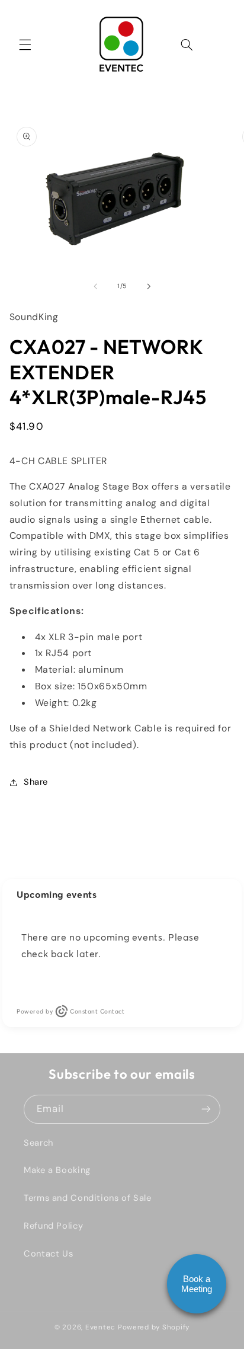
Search (38, 1143)
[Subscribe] (206, 1109)
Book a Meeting (196, 1284)
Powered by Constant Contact (70, 1011)
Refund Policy (53, 1226)
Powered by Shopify (154, 1327)
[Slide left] (95, 286)
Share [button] (36, 782)
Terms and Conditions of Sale (88, 1198)
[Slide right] (149, 286)
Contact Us (48, 1254)
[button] (24, 44)
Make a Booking (57, 1170)
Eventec (100, 1327)
